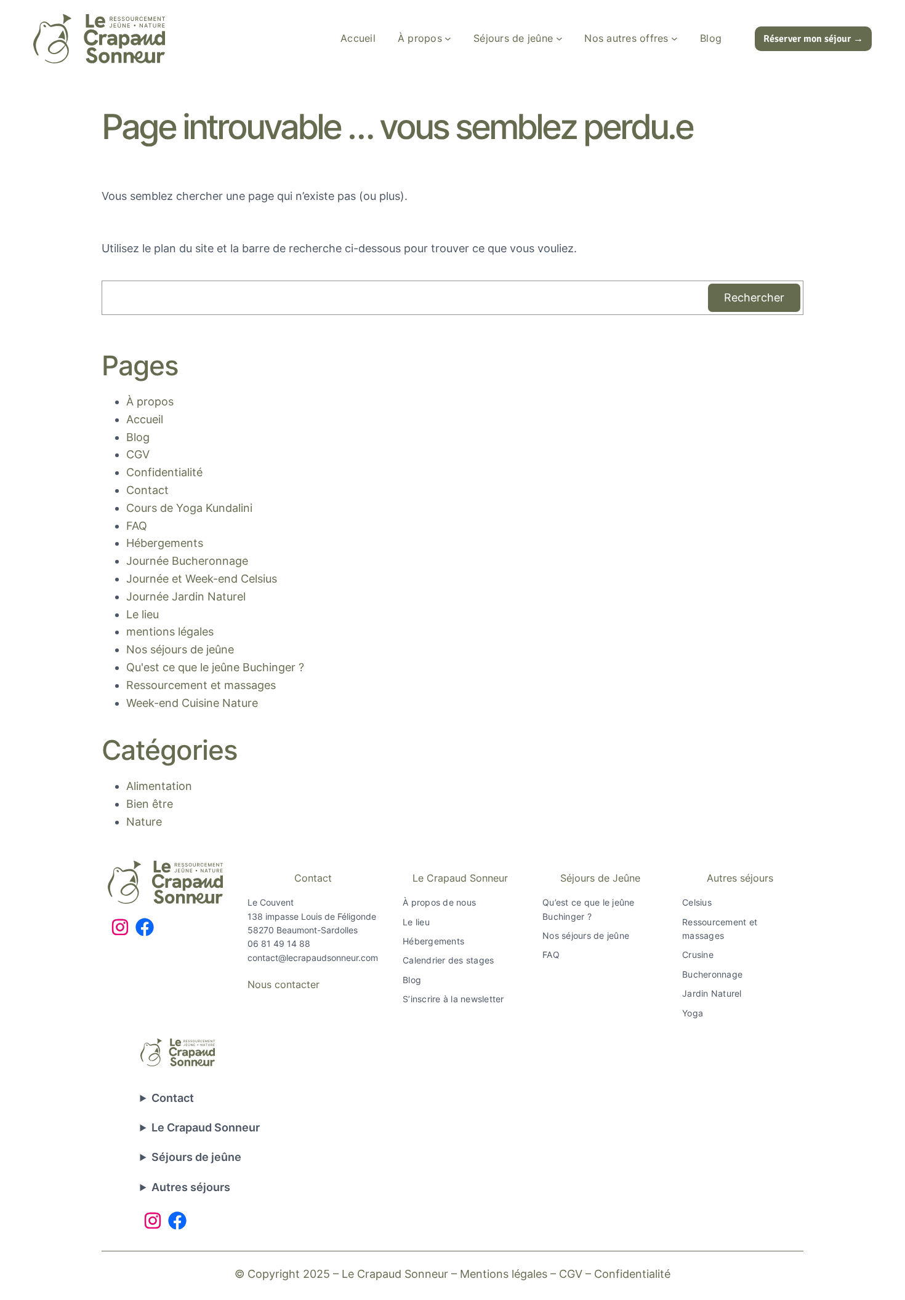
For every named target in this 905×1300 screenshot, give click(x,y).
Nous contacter (283, 984)
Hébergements (164, 542)
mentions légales (170, 631)
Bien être (149, 803)
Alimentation (159, 786)
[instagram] (120, 927)
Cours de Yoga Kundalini (189, 507)
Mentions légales (503, 1273)
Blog (138, 437)
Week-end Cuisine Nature (192, 702)
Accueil (144, 419)
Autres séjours (740, 878)
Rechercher (754, 297)
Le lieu (142, 614)
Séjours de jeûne (196, 1156)
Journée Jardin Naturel (186, 596)
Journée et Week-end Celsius (201, 578)
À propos (150, 401)
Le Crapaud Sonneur (460, 878)
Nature (144, 821)
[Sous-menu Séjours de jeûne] (559, 38)
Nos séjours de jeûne (180, 649)
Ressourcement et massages (201, 685)
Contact (147, 490)
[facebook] (144, 927)
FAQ (136, 525)
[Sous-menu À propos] (447, 38)
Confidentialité (164, 472)
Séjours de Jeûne (600, 878)
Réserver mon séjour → (813, 39)
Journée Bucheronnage (187, 560)
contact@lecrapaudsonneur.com (312, 957)
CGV (138, 454)
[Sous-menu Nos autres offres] (674, 38)
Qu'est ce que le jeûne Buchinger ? (215, 667)
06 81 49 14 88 (278, 943)
